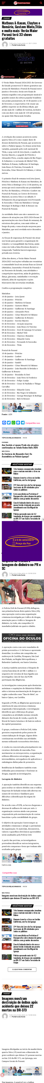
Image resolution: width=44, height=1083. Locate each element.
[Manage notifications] (2, 1075)
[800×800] (22, 560)
